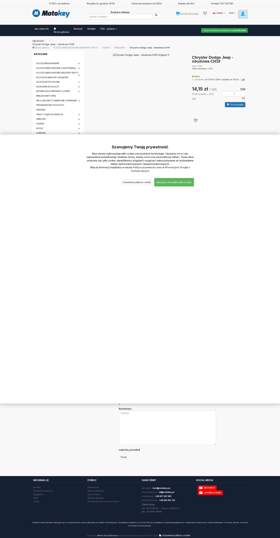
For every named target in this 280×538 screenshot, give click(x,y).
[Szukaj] (156, 15)
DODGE (106, 47)
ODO (35, 498)
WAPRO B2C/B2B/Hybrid (107, 536)
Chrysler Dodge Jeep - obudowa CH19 (149, 47)
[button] (219, 12)
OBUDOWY (119, 47)
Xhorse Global (212, 492)
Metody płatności (96, 491)
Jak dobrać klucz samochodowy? (103, 501)
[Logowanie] (243, 14)
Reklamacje (93, 487)
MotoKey (209, 488)
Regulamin (38, 494)
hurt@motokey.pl (161, 488)
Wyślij (124, 457)
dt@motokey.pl (166, 492)
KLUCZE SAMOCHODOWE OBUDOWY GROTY (75, 47)
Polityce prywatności (144, 167)
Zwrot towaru (94, 494)
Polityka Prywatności (43, 491)
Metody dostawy (96, 498)
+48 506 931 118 (167, 500)
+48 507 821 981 (163, 496)
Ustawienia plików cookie (137, 182)
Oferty (36, 501)
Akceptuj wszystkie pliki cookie (174, 182)
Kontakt (37, 487)
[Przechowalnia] (205, 13)
